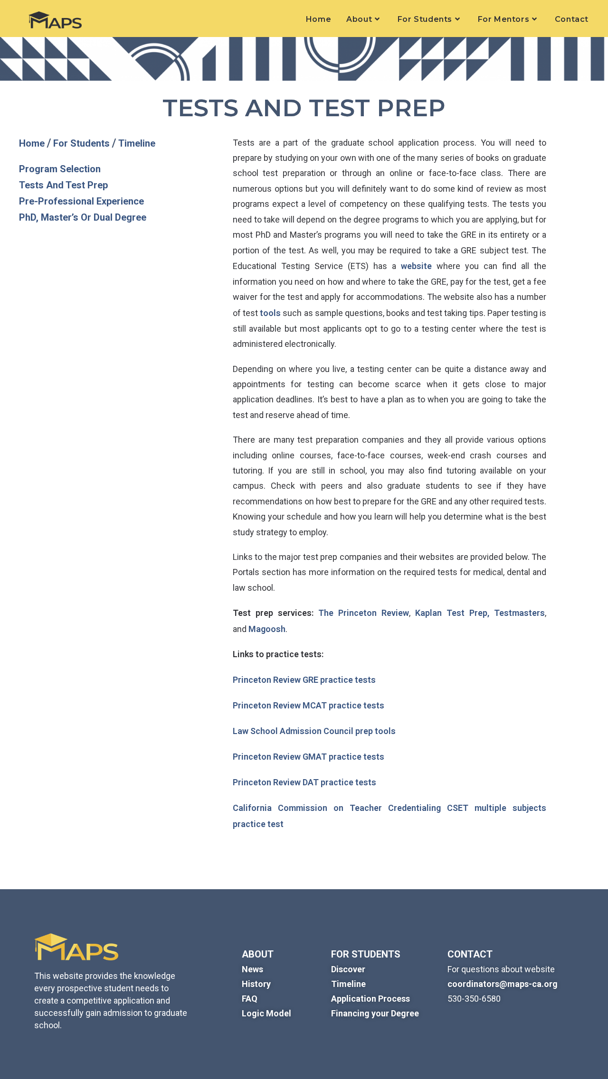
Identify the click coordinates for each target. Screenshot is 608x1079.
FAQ (249, 999)
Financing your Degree (375, 1013)
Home (33, 143)
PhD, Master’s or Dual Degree (82, 217)
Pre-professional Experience (81, 201)
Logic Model (266, 1013)
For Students (82, 143)
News (252, 969)
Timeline (136, 143)
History (256, 984)
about (258, 954)
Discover (348, 969)
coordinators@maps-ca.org (502, 984)
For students (365, 954)
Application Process (370, 999)
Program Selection (60, 169)
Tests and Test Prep (63, 185)
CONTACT (470, 954)
